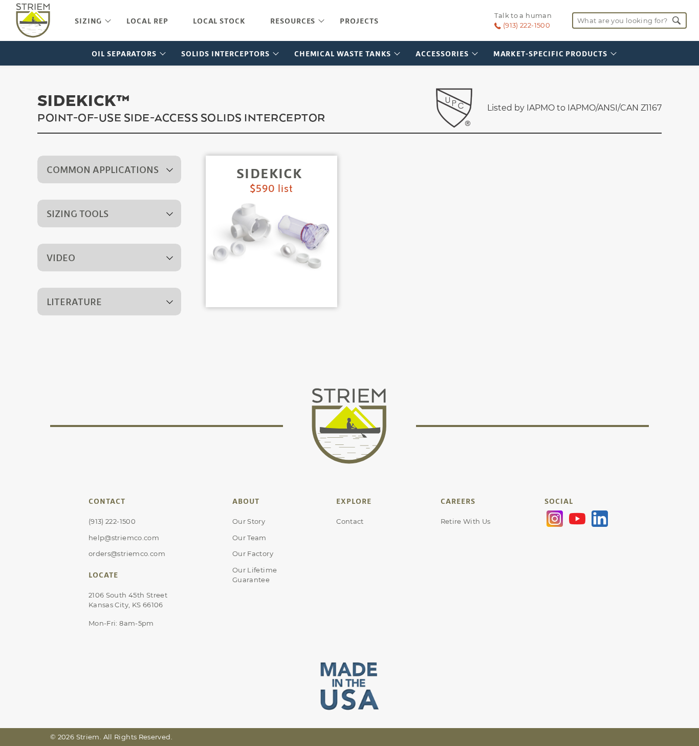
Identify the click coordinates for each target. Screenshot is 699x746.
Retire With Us (466, 521)
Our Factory (252, 553)
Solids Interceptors (225, 53)
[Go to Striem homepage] (33, 20)
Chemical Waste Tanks (342, 53)
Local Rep (147, 20)
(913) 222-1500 (112, 521)
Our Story (248, 521)
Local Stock (219, 20)
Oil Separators (124, 53)
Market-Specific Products (550, 53)
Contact (350, 521)
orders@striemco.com (127, 553)
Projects (359, 20)
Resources (292, 20)
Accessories (442, 53)
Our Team (249, 538)
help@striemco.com (124, 538)
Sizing (88, 20)
